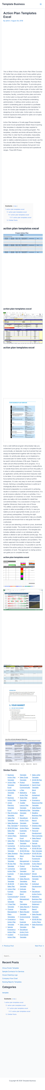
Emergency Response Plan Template (37, 802)
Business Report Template (35, 909)
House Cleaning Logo (10, 975)
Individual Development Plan (36, 886)
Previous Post (8, 946)
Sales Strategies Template (11, 878)
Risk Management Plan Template (25, 861)
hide (15, 206)
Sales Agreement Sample (36, 795)
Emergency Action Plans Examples (24, 828)
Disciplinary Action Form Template (24, 820)
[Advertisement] (22, 46)
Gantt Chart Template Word (36, 787)
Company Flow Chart (10, 978)
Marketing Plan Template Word (25, 812)
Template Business (13, 4)
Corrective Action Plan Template (12, 848)
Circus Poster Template (10, 968)
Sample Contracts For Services (13, 971)
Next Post (39, 946)
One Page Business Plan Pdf (37, 868)
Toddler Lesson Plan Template (24, 805)
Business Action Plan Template (12, 777)
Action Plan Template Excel (12, 785)
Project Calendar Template (23, 868)
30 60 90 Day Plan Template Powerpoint (37, 856)
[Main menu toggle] (41, 4)
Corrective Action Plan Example (12, 871)
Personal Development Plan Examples (37, 833)
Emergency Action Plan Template (12, 921)
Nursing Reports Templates (12, 982)
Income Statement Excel (23, 835)
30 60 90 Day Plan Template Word (25, 853)
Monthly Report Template (35, 820)
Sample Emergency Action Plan (12, 929)
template (5, 993)
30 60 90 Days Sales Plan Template (13, 830)
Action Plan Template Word (12, 792)
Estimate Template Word (23, 891)
